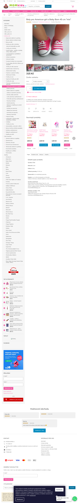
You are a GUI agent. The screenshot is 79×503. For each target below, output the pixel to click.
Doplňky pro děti (10, 134)
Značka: (56, 22)
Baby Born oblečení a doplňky (14, 86)
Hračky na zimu (10, 124)
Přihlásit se (8, 388)
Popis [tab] (28, 154)
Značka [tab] (46, 154)
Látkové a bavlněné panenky (14, 92)
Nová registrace (7, 391)
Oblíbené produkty (45, 455)
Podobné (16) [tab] (34, 154)
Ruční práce (9, 152)
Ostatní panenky (11, 103)
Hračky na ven (9, 77)
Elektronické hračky (11, 70)
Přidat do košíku (40, 88)
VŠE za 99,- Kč (8, 34)
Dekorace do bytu (10, 142)
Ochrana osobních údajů (47, 447)
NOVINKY (33, 1)
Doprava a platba (45, 453)
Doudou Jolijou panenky (12, 94)
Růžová (29, 148)
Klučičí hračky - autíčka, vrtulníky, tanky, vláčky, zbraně (14, 51)
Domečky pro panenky (12, 112)
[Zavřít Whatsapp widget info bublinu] (57, 496)
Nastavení (20, 499)
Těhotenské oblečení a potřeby (13, 146)
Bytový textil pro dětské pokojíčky (14, 128)
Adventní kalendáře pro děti (13, 46)
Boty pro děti (9, 42)
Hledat (48, 6)
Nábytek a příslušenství (11, 132)
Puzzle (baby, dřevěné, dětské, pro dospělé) (14, 64)
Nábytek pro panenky (12, 110)
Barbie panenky (10, 88)
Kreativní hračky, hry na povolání (14, 61)
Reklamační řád (45, 451)
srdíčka (65, 148)
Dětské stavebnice (10, 57)
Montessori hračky (10, 75)
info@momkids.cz (10, 441)
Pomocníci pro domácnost (12, 144)
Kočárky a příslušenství (11, 130)
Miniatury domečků (11, 114)
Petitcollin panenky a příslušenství (15, 98)
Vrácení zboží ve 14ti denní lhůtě (49, 449)
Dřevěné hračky (10, 59)
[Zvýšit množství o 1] (32, 87)
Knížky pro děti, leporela (12, 66)
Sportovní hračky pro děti (12, 79)
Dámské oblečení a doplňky (12, 138)
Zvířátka (8, 122)
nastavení (33, 495)
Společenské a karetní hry (12, 68)
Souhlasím (59, 489)
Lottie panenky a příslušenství (14, 96)
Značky (6, 155)
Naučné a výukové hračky (12, 73)
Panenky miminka (11, 101)
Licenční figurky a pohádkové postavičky (13, 54)
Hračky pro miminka (11, 48)
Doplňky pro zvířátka (11, 150)
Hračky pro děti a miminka (12, 44)
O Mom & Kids (41, 1)
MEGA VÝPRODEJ (8, 25)
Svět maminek (7, 136)
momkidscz (8, 449)
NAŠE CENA (7, 29)
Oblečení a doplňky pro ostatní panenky (14, 105)
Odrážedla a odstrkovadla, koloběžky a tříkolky (12, 119)
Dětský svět (7, 36)
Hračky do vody (10, 81)
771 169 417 (9, 443)
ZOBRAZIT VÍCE (39, 430)
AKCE (5, 27)
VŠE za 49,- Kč (8, 32)
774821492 (8, 452)
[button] (74, 498)
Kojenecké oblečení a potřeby (13, 38)
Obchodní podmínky (46, 445)
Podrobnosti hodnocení (44, 22)
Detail (30, 145)
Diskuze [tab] (41, 154)
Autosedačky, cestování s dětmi (13, 126)
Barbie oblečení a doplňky (13, 90)
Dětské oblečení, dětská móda (13, 40)
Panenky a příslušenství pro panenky (13, 83)
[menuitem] (6, 11)
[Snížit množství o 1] (32, 89)
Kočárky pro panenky (12, 108)
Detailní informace (30, 104)
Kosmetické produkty (11, 148)
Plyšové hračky (10, 116)
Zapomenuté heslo (8, 393)
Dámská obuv (9, 140)
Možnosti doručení (50, 84)
